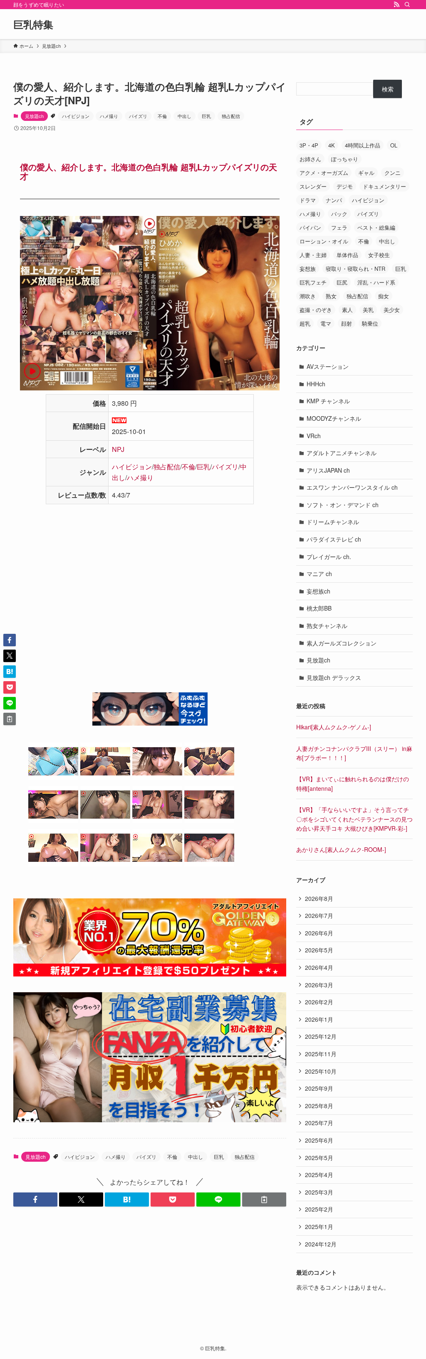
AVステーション (328, 366)
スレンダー (313, 186)
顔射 (346, 323)
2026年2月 (319, 1002)
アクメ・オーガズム (324, 173)
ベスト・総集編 (376, 227)
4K (331, 145)
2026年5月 (319, 950)
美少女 (392, 310)
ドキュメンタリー (384, 186)
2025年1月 (319, 1226)
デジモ (345, 186)
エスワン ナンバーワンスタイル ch (352, 487)
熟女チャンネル (327, 625)
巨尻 (342, 282)
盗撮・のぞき (316, 310)
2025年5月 (319, 1157)
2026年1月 (319, 1019)
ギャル (366, 173)
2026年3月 (319, 985)
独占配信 (231, 116)
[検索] (407, 4)
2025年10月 (321, 1071)
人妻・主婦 (313, 255)
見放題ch (34, 116)
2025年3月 (319, 1192)
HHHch (316, 384)
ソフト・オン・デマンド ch (343, 504)
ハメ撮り (109, 116)
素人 (347, 310)
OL (393, 145)
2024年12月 (321, 1244)
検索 (388, 89)
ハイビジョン (75, 116)
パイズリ (138, 116)
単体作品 (347, 255)
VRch (314, 436)
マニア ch (319, 573)
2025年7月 (319, 1123)
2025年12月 (321, 1036)
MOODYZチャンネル (334, 418)
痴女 (383, 296)
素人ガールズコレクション (341, 643)
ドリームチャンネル (333, 522)
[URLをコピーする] (264, 1199)
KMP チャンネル (328, 401)
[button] (35, 1199)
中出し (184, 116)
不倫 (162, 116)
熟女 (331, 296)
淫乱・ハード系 (376, 282)
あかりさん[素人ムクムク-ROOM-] (341, 849)
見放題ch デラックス (334, 677)
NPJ (118, 449)
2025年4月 (319, 1174)
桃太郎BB (319, 608)
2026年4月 (319, 967)
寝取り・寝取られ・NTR (355, 268)
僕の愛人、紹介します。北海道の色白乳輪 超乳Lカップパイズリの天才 (148, 171)
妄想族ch (318, 591)
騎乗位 (370, 323)
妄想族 (308, 268)
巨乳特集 (33, 24)
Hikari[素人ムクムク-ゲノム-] (333, 727)
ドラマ (308, 200)
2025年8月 (319, 1105)
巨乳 (206, 116)
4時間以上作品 (362, 145)
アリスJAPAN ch (328, 470)
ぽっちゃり (344, 159)
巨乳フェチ (313, 282)
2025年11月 (321, 1054)
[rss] (396, 4)
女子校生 (379, 255)
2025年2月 (319, 1209)
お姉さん (310, 159)
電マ (325, 323)
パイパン (310, 227)
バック (339, 214)
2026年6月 (319, 933)
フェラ (339, 227)
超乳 (305, 323)
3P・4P (309, 145)
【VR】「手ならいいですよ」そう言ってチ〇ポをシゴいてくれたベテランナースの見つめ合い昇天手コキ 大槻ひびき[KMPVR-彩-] (354, 818)
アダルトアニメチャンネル (341, 453)
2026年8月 (319, 898)
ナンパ (334, 200)
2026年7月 (319, 915)
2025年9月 (319, 1088)
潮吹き (308, 296)
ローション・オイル (324, 241)
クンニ (392, 173)
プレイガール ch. (329, 556)
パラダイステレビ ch (334, 539)
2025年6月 (319, 1140)
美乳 (368, 310)
